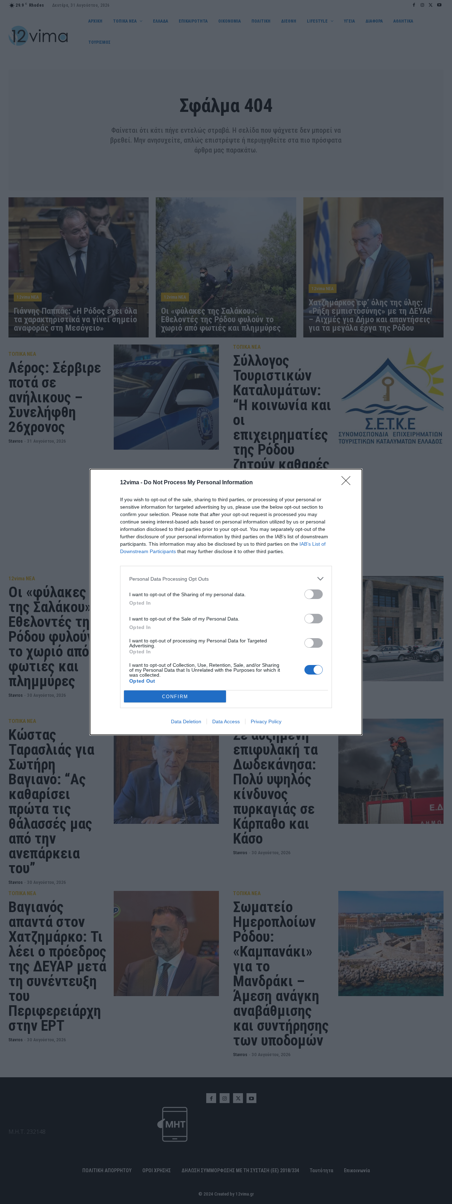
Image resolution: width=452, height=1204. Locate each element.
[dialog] (226, 602)
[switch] (313, 594)
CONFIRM (175, 696)
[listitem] (226, 578)
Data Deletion (186, 721)
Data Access (226, 721)
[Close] (348, 483)
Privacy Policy (266, 721)
